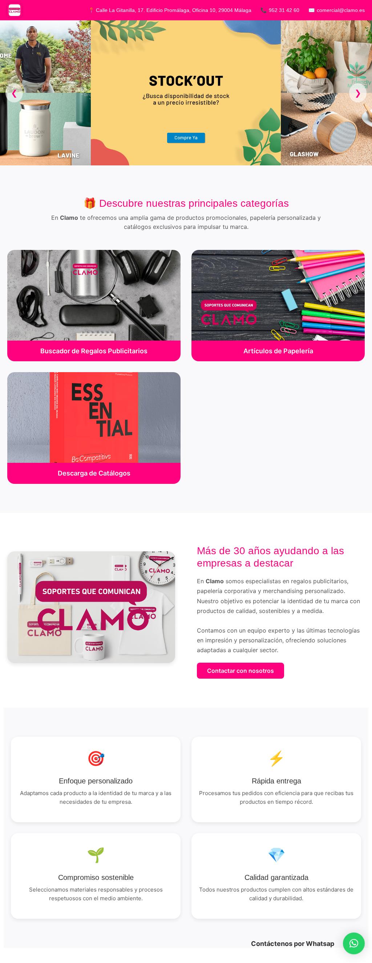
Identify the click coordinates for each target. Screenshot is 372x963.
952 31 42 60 (284, 10)
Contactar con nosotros (240, 670)
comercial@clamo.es (341, 10)
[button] (354, 943)
